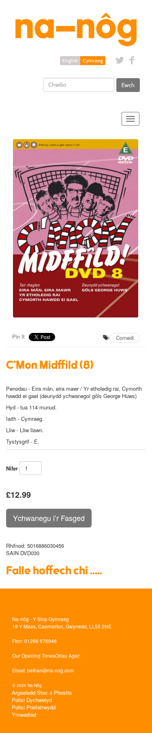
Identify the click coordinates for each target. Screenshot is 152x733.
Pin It (18, 336)
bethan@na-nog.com (50, 670)
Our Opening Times (33, 655)
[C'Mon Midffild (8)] (76, 228)
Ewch (128, 85)
